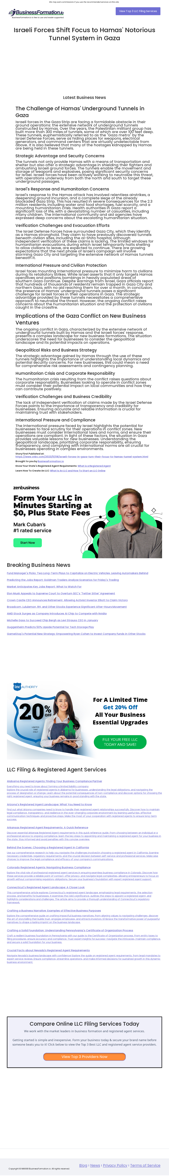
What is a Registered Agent (94, 465)
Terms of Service (145, 1165)
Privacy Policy (115, 1165)
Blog (83, 1165)
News (95, 1165)
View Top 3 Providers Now (85, 1056)
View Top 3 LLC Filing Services (138, 11)
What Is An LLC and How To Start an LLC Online (77, 470)
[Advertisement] (84, 67)
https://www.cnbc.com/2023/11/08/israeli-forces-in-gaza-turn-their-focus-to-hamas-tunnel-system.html (82, 456)
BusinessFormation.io (51, 461)
